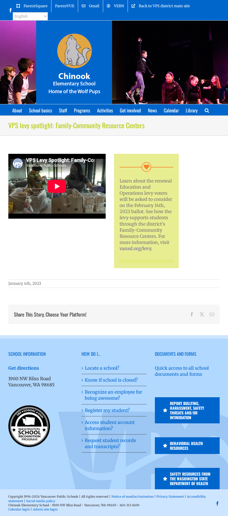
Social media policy (40, 501)
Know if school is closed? (111, 380)
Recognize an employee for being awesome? (113, 395)
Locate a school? (102, 368)
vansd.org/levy (135, 248)
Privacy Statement (170, 496)
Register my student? (107, 410)
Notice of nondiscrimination (132, 496)
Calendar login (19, 509)
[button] (207, 109)
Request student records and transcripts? (110, 443)
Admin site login (45, 509)
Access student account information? (110, 425)
